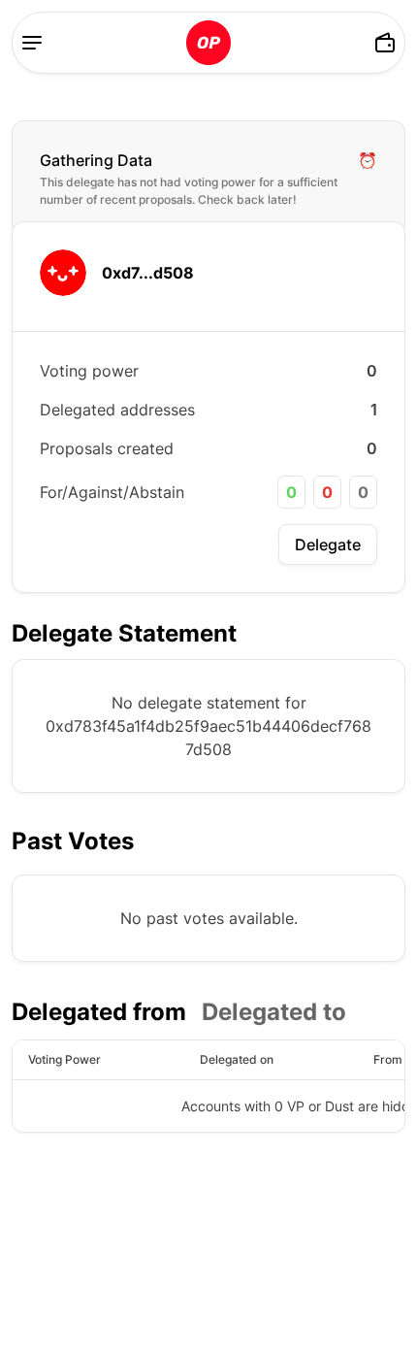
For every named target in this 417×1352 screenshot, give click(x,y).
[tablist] (179, 1012)
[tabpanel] (208, 1086)
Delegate (328, 544)
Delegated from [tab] (99, 1012)
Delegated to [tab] (274, 1012)
